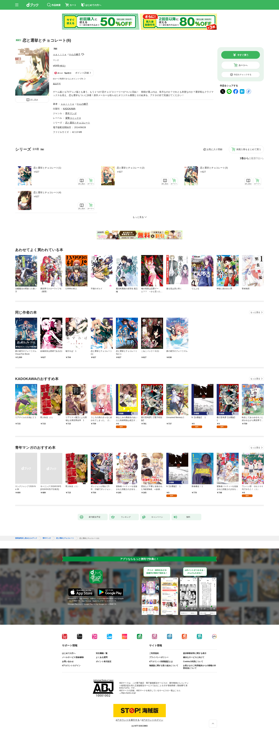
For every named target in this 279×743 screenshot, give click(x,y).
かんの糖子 (74, 54)
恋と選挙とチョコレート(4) (47, 192)
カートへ (243, 65)
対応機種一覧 (102, 653)
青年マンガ (71, 113)
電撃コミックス (73, 118)
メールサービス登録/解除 (73, 657)
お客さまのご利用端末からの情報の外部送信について (199, 666)
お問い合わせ (68, 661)
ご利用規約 (154, 653)
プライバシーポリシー (159, 657)
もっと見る (255, 312)
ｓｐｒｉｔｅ (60, 54)
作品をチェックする (242, 74)
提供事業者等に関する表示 (194, 653)
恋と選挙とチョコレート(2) (131, 167)
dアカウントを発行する (128, 720)
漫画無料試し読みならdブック (26, 538)
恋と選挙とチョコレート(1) (47, 167)
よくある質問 (102, 657)
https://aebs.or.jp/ (128, 693)
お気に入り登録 (214, 149)
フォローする (82, 54)
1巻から (244, 158)
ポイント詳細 (82, 73)
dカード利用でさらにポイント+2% (68, 79)
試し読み (34, 100)
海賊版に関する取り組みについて (163, 665)
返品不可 (57, 84)
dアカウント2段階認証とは (161, 661)
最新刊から (257, 158)
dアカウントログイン (71, 665)
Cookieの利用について (193, 661)
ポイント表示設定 (103, 661)
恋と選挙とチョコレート (77, 122)
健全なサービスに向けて (193, 657)
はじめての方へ (69, 653)
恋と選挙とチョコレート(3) (214, 167)
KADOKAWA (69, 108)
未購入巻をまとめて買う (248, 149)
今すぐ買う (243, 55)
